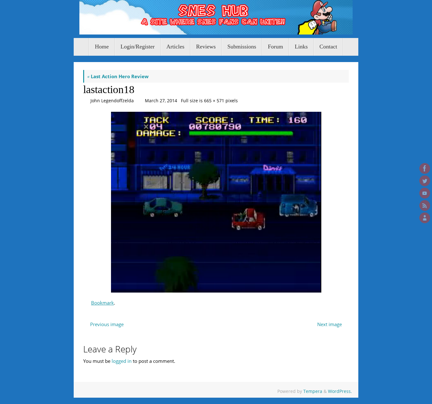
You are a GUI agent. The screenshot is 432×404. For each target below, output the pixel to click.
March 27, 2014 (161, 101)
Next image (329, 324)
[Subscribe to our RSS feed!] (424, 205)
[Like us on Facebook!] (424, 168)
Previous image (107, 324)
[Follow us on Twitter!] (424, 180)
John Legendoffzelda (112, 101)
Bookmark (102, 303)
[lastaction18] (216, 202)
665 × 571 (214, 101)
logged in (122, 361)
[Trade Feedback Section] (424, 217)
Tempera (312, 391)
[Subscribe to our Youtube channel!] (424, 193)
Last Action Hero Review (118, 76)
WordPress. (340, 391)
